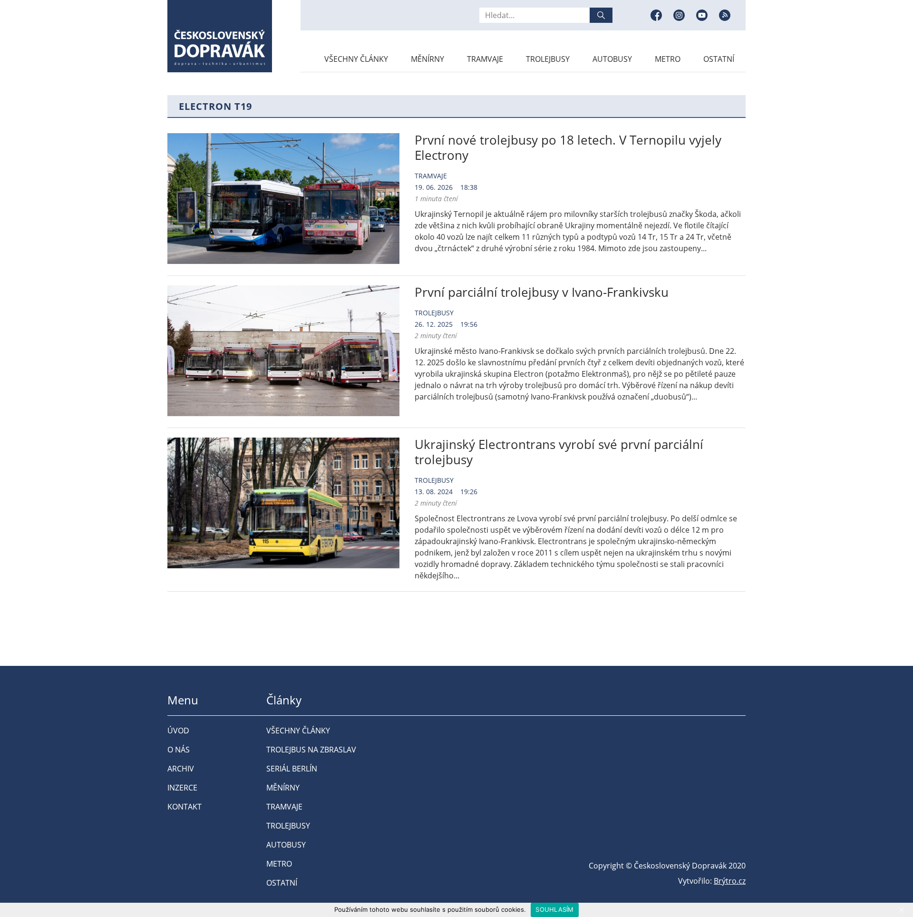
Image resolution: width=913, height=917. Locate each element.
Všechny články (356, 59)
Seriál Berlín (291, 768)
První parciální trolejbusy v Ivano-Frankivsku (542, 292)
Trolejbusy (548, 59)
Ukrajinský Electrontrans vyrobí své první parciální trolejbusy (559, 452)
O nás (178, 749)
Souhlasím (554, 909)
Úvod (178, 730)
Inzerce (182, 787)
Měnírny (427, 59)
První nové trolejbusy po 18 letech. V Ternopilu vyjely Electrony (568, 147)
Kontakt (184, 806)
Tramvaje (485, 59)
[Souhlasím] (901, 910)
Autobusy (612, 59)
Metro (667, 59)
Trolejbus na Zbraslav (311, 749)
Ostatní (718, 59)
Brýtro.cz (730, 881)
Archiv (180, 768)
